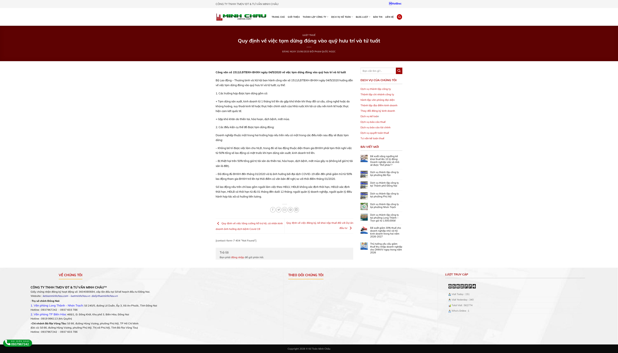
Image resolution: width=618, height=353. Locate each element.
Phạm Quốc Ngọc (325, 51)
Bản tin (377, 17)
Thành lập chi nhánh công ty (377, 94)
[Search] (399, 16)
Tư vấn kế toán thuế (372, 138)
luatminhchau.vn (80, 295)
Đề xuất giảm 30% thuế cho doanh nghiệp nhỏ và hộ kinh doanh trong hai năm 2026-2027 (385, 232)
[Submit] (399, 71)
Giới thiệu (294, 17)
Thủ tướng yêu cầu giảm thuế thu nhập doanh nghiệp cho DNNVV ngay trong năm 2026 (386, 248)
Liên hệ (389, 17)
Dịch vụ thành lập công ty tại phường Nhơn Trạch (384, 206)
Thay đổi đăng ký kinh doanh (377, 110)
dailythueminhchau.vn (104, 295)
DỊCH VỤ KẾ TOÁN (341, 17)
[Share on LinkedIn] (296, 209)
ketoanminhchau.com (55, 295)
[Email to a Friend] (284, 209)
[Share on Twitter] (278, 209)
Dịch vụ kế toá (368, 116)
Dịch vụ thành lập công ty (375, 88)
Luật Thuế (309, 35)
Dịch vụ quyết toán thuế (374, 132)
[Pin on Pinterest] (290, 209)
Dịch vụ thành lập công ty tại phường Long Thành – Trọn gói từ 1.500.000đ (384, 217)
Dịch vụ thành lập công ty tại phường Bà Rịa (384, 174)
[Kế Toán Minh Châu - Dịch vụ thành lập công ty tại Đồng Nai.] (241, 17)
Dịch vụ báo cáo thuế (373, 121)
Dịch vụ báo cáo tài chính (375, 127)
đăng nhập (237, 257)
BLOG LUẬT (362, 17)
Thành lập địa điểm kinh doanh (378, 105)
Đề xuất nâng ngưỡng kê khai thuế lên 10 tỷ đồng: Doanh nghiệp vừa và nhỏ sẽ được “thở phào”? (384, 160)
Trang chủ (278, 17)
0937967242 (391, 3)
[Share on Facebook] (273, 209)
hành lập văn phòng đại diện (377, 99)
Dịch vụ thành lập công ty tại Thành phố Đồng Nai (384, 184)
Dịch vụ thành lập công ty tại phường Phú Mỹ (384, 195)
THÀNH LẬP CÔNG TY (314, 17)
